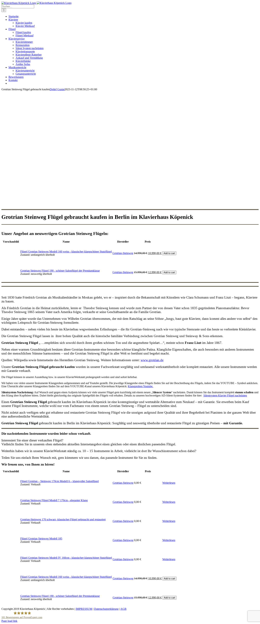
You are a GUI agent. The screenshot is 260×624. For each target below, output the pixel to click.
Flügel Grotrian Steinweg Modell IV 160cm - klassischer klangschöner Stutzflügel (66, 557)
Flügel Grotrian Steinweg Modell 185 (41, 538)
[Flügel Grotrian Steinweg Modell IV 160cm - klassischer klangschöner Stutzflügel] (11, 566)
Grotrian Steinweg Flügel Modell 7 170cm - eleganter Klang (54, 500)
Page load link (9, 620)
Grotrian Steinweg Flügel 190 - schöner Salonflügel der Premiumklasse (60, 270)
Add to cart (169, 253)
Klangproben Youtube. (140, 386)
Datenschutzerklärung (106, 608)
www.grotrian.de (152, 360)
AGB (123, 608)
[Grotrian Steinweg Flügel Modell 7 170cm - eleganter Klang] (11, 509)
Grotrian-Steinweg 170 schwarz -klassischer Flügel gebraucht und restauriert (63, 519)
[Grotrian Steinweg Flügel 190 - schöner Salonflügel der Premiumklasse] (11, 279)
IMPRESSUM (84, 608)
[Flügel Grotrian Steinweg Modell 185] (11, 547)
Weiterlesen (168, 482)
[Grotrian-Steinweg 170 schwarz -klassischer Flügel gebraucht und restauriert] (11, 528)
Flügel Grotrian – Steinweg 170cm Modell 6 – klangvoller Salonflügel (59, 481)
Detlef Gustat (57, 89)
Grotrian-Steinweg (122, 253)
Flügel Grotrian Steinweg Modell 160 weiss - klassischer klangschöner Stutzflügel (66, 251)
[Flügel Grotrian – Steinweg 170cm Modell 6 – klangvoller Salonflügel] (11, 490)
